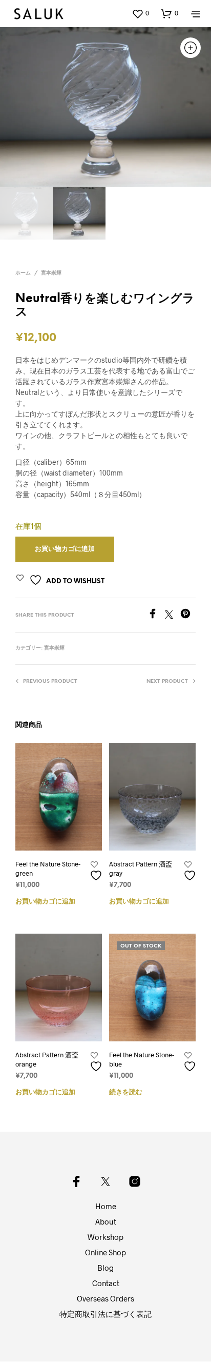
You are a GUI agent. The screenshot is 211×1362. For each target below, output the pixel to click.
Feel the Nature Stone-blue (141, 1059)
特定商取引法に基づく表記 (105, 1313)
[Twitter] (172, 615)
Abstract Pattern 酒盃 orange (46, 1059)
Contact (105, 1283)
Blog (105, 1267)
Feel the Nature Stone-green (47, 868)
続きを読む (125, 1092)
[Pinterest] (188, 615)
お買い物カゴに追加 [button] (45, 901)
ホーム (23, 273)
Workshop (105, 1236)
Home (105, 1206)
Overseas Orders (105, 1298)
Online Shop (105, 1252)
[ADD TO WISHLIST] (97, 871)
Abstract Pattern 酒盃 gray (140, 868)
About (105, 1221)
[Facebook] (156, 615)
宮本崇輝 (51, 273)
